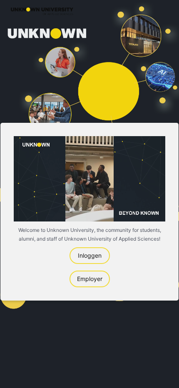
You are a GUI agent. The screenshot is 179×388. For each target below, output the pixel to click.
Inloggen (90, 255)
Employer (89, 278)
